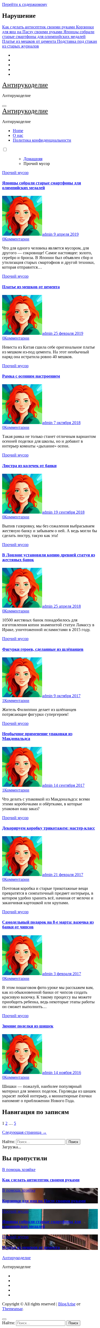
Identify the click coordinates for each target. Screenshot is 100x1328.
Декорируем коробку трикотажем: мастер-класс (48, 828)
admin (48, 234)
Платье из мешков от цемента (31, 287)
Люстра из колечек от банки (29, 465)
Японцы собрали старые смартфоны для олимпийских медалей (41, 185)
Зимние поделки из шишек (27, 1026)
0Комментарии (15, 239)
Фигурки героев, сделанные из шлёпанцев (42, 649)
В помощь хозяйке (18, 1169)
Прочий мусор (15, 172)
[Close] (4, 1319)
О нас (18, 135)
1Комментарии (15, 700)
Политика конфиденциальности (42, 140)
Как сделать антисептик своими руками (40, 1180)
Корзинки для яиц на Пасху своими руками (44, 1201)
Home (18, 130)
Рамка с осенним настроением (31, 376)
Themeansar (12, 1308)
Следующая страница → (24, 1132)
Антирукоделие (25, 85)
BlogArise (66, 1304)
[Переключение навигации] (4, 106)
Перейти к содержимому (24, 4)
